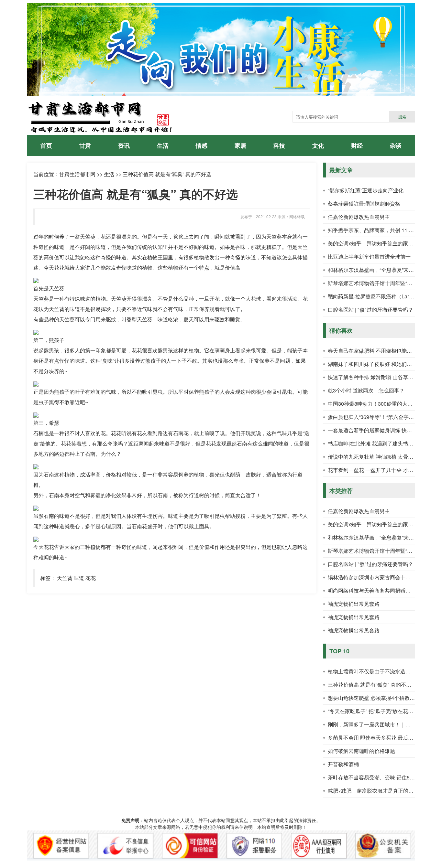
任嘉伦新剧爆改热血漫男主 (359, 216)
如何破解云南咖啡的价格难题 (361, 751)
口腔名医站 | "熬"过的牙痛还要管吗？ (370, 309)
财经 (357, 145)
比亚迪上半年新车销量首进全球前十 (369, 256)
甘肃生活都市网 (77, 174)
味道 (79, 578)
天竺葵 (64, 578)
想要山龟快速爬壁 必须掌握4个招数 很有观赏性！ (385, 697)
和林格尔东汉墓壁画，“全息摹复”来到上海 (376, 269)
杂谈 (396, 145)
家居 (240, 145)
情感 (201, 145)
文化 (318, 145)
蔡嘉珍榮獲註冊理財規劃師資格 (364, 203)
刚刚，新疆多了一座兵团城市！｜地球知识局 (379, 724)
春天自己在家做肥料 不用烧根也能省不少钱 (377, 350)
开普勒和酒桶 (343, 764)
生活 (163, 145)
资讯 (124, 145)
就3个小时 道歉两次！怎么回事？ (366, 390)
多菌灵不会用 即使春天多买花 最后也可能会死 (381, 737)
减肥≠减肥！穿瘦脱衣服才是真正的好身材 (376, 790)
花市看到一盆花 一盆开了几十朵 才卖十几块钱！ (383, 470)
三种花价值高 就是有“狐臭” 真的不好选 (372, 684)
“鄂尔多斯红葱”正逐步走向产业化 (365, 190)
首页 (46, 145)
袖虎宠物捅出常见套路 (354, 603)
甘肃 (85, 145)
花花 (90, 578)
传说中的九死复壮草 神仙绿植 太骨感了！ (376, 456)
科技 (279, 145)
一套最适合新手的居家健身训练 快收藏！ (375, 430)
